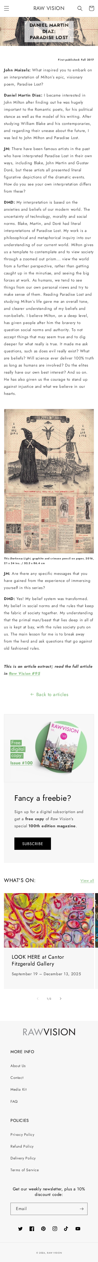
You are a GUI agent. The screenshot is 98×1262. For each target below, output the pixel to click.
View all (87, 880)
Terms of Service (24, 1170)
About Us (18, 1065)
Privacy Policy (22, 1134)
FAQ (14, 1101)
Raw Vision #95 (24, 673)
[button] (6, 8)
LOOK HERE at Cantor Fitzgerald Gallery (38, 960)
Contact (16, 1077)
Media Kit (18, 1089)
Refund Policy (22, 1146)
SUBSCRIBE (32, 844)
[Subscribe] (81, 1209)
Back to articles (52, 694)
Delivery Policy (23, 1158)
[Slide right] (60, 998)
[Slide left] (37, 998)
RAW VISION (54, 1252)
